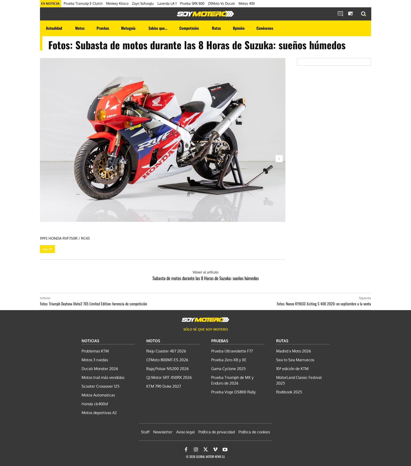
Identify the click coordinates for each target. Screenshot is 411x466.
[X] (205, 449)
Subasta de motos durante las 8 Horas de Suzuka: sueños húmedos (205, 278)
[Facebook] (186, 449)
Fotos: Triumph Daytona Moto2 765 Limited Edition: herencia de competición (93, 304)
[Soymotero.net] (205, 14)
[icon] (340, 14)
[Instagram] (196, 449)
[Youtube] (225, 449)
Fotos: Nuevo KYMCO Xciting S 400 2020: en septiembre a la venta (324, 304)
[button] (363, 14)
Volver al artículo (205, 272)
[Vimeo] (215, 449)
